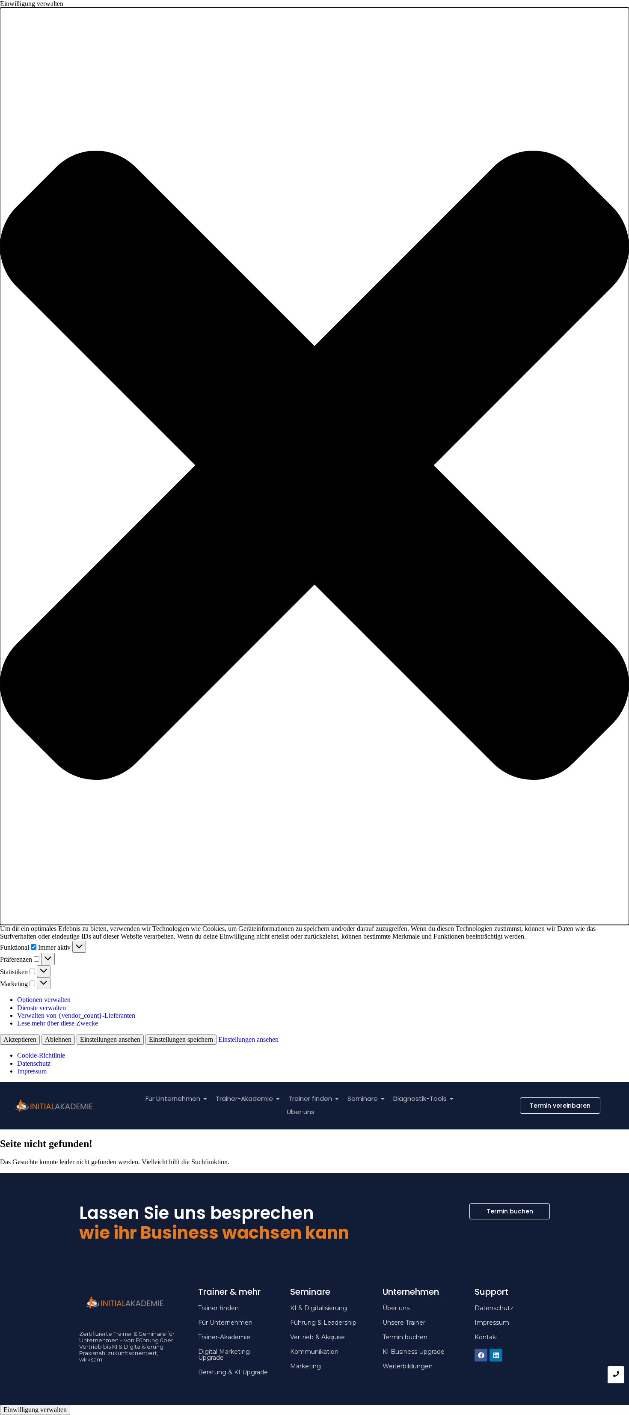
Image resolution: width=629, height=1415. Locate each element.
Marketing (305, 1366)
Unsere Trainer (404, 1322)
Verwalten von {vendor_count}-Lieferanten (76, 1015)
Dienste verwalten (41, 1007)
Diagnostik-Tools (420, 1098)
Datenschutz (33, 1063)
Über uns (300, 1111)
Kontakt (486, 1337)
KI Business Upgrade (414, 1352)
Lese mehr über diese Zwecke (57, 1023)
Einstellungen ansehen (110, 1039)
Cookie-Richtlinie (41, 1055)
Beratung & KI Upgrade (233, 1372)
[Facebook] (481, 1355)
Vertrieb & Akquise (317, 1337)
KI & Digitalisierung (318, 1308)
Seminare (362, 1098)
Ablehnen (58, 1039)
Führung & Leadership (323, 1322)
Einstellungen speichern (181, 1039)
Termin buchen (405, 1337)
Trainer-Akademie (244, 1098)
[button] (314, 466)
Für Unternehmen (172, 1098)
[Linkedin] (496, 1355)
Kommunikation (314, 1352)
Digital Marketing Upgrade (224, 1354)
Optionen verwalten (44, 999)
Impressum (32, 1071)
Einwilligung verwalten (35, 1409)
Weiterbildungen (408, 1366)
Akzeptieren (19, 1039)
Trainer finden (310, 1098)
